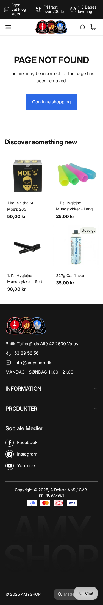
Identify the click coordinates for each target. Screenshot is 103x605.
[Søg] (80, 27)
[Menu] (10, 27)
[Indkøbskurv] (93, 27)
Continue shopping (51, 101)
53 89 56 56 (26, 353)
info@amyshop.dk (33, 362)
